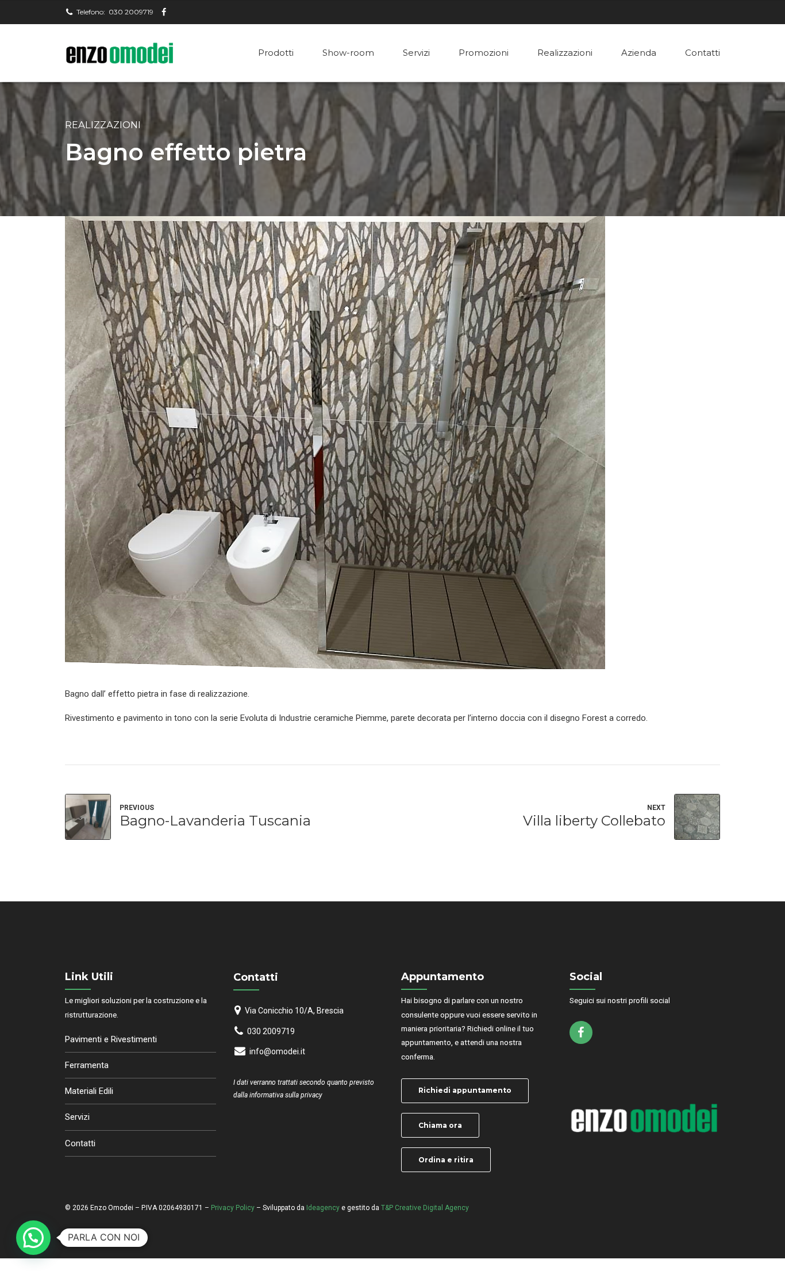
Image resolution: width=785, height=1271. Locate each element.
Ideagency (323, 1208)
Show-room (348, 52)
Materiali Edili (89, 1091)
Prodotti (276, 52)
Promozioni (484, 52)
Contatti (702, 52)
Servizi (416, 52)
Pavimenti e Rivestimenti (111, 1039)
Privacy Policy (233, 1208)
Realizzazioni (564, 52)
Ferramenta (87, 1065)
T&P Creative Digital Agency (425, 1208)
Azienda (638, 52)
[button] (33, 1237)
